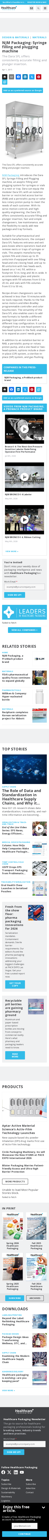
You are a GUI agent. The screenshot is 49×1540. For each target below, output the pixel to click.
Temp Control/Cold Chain (13, 863)
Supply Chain (9, 787)
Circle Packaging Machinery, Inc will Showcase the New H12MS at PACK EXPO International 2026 (23, 1155)
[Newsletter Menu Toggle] (31, 8)
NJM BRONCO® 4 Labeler (18, 494)
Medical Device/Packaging (16, 842)
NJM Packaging (11, 175)
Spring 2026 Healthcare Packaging (12, 1246)
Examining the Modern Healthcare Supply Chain (15, 1359)
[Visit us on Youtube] (22, 1472)
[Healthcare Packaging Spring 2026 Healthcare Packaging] (12, 1226)
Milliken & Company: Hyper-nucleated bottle (14, 696)
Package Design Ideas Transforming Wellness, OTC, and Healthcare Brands (15, 1340)
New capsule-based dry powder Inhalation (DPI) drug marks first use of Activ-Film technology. (23, 1141)
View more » (11, 551)
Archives (35, 1298)
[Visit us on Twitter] (9, 1472)
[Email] (11, 76)
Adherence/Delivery (12, 1371)
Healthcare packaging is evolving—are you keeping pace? (15, 1378)
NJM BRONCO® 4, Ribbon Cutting (23, 537)
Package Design (10, 1334)
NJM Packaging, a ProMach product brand (23, 378)
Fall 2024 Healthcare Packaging (36, 1286)
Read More (15, 1055)
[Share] (18, 76)
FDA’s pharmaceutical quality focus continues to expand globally (16, 677)
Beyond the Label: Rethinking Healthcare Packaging (15, 1321)
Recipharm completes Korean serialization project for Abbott (15, 715)
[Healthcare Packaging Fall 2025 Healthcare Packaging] (36, 1226)
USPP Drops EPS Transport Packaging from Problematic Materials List (15, 870)
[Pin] (38, 76)
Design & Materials (15, 37)
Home (5, 652)
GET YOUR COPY (15, 984)
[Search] (38, 8)
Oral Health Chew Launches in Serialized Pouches (14, 888)
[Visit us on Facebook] (3, 1472)
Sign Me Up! (15, 595)
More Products (15, 1181)
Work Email (10, 582)
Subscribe (15, 1298)
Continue (24, 1534)
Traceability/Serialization (15, 882)
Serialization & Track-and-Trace (14, 823)
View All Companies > (24, 630)
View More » (8, 1390)
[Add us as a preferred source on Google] (4, 82)
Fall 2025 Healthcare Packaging (36, 1246)
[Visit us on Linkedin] (16, 1472)
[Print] (4, 76)
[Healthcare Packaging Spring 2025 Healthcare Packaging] (12, 1267)
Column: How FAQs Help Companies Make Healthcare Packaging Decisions (15, 848)
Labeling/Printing (12, 1315)
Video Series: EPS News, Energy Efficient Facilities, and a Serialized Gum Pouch (15, 830)
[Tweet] (31, 76)
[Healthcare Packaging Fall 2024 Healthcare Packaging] (36, 1267)
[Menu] (45, 8)
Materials (39, 37)
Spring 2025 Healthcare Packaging (12, 1286)
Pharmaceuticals (11, 690)
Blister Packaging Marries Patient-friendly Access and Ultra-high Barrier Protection (23, 1168)
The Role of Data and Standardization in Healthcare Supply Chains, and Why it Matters (21, 797)
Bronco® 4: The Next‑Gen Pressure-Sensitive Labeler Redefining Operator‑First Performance (24, 449)
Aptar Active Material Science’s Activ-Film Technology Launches (18, 1129)
